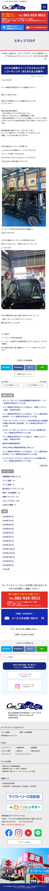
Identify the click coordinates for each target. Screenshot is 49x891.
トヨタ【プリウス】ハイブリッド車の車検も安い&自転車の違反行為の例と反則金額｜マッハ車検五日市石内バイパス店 (25, 423)
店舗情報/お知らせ (10, 476)
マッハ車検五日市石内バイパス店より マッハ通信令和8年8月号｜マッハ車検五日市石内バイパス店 (25, 415)
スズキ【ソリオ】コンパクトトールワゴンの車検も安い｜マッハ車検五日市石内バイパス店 (24, 431)
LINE (42, 367)
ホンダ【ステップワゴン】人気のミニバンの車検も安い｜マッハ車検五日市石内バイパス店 (25, 459)
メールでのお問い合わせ (38, 27)
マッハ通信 (7, 480)
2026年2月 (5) (8, 540)
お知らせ (19, 751)
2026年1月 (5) (8, 545)
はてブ (30, 367)
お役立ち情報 (8, 504)
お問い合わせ (35, 751)
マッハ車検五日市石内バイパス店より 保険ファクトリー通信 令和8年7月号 (24, 438)
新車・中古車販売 (10, 492)
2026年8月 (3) (8, 516)
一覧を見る (43, 465)
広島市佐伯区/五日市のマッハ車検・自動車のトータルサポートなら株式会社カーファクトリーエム (26, 886)
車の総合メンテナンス (11, 488)
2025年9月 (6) (8, 561)
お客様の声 (20, 748)
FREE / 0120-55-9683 (24, 634)
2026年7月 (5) (8, 520)
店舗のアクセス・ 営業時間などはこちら (14, 27)
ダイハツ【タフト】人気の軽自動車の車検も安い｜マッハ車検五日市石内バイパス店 (24, 401)
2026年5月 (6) (8, 528)
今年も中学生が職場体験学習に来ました (18, 447)
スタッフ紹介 (6, 751)
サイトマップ (6, 754)
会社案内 (34, 748)
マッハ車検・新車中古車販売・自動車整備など (15, 1)
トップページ (6, 748)
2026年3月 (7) (8, 536)
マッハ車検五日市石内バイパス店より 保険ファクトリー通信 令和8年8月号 (24, 408)
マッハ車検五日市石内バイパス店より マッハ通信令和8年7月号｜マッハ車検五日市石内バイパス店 (25, 452)
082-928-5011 (11, 822)
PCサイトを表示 (24, 842)
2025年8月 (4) (8, 565)
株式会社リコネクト (31, 887)
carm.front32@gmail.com (15, 825)
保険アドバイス (9, 496)
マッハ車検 (7, 484)
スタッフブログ (9, 500)
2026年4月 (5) (8, 532)
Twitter (7, 367)
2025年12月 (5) (9, 549)
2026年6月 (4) (8, 524)
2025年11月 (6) (9, 553)
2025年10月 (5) (9, 557)
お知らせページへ (24, 374)
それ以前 (6, 569)
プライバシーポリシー (23, 754)
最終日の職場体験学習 (11, 443)
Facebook (19, 367)
